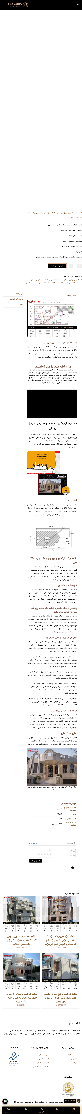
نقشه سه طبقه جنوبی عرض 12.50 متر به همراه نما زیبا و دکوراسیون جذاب (21, 940)
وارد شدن (32, 843)
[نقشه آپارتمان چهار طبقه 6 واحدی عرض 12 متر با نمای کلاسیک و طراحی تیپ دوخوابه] (60, 897)
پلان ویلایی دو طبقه (70, 279)
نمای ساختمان (43, 1054)
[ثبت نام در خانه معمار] (72, 1100)
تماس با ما (73, 1058)
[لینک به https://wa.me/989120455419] (57, 1109)
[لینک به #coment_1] (8, 1109)
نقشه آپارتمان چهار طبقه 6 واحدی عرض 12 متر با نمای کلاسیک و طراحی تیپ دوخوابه (60, 940)
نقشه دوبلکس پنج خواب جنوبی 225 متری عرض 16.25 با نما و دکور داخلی (60, 998)
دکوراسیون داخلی (42, 1062)
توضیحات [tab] (19, 293)
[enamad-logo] (13, 1052)
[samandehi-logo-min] (68, 1082)
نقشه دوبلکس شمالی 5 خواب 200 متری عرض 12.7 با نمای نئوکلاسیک (21, 998)
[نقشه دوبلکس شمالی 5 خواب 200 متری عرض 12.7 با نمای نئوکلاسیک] (21, 955)
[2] (47, 854)
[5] (38, 854)
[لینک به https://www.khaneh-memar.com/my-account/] (25, 1109)
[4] (41, 854)
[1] (50, 854)
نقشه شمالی (30, 283)
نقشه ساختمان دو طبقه (53, 279)
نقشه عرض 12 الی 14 (36, 279)
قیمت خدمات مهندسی (41, 1066)
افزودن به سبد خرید (57, 266)
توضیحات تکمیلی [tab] (16, 299)
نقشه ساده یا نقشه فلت (55, 283)
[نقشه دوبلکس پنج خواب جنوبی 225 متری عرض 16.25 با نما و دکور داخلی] (60, 955)
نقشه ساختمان (43, 1058)
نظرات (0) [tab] (19, 304)
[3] (44, 854)
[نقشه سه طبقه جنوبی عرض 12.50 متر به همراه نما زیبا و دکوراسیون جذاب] (21, 897)
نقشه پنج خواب (70, 283)
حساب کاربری (72, 1054)
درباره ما (74, 1062)
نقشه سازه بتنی (40, 283)
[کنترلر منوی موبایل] (78, 5)
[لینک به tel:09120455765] (42, 1109)
